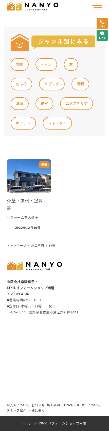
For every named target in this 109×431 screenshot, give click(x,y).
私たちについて (18, 405)
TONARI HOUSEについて (81, 405)
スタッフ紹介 (16, 410)
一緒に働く (37, 410)
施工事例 (53, 405)
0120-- (18, 294)
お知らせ (38, 405)
